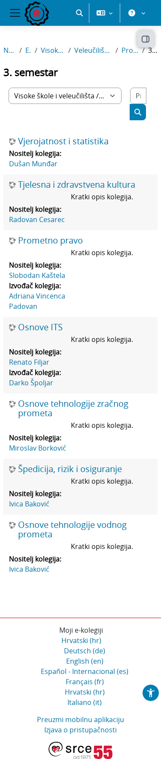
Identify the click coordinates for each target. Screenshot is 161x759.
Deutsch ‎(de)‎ (84, 650)
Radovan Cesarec (37, 219)
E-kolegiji (28, 50)
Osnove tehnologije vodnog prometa (72, 529)
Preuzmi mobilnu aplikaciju (80, 719)
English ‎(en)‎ (84, 661)
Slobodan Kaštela (37, 275)
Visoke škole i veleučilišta (53, 50)
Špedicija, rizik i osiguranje (70, 469)
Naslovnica (9, 50)
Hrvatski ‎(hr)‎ (81, 640)
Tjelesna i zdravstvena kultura (76, 184)
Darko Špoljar (31, 382)
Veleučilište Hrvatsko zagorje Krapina (93, 50)
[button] (79, 13)
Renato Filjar (29, 362)
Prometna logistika (130, 50)
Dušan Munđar (33, 163)
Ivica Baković (29, 504)
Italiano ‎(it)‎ (84, 702)
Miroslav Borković (37, 448)
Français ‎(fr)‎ (85, 681)
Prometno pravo (50, 240)
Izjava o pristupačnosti (80, 730)
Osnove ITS (40, 327)
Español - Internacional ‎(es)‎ (84, 671)
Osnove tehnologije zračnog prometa (73, 408)
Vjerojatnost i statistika (63, 141)
